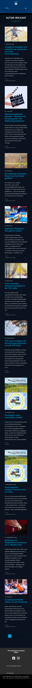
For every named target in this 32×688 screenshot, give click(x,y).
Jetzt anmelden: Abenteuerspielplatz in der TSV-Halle (15, 285)
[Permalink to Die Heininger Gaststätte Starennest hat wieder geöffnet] (16, 168)
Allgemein (9, 80)
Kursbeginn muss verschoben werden (13, 416)
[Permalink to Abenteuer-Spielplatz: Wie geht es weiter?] (16, 222)
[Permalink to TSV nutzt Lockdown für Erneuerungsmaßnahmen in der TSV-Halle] (16, 335)
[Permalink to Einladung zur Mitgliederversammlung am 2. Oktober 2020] (16, 534)
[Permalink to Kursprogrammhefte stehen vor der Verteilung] (16, 594)
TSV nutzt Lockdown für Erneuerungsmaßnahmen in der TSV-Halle (15, 343)
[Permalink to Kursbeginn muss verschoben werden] (16, 409)
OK (16, 681)
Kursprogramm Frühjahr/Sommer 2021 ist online (15, 489)
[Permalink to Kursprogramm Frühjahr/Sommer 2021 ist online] (16, 481)
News (13, 80)
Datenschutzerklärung (16, 684)
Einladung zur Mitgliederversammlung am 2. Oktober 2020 (15, 542)
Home (13, 21)
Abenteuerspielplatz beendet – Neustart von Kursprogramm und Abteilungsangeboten (15, 117)
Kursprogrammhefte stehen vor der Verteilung (16, 601)
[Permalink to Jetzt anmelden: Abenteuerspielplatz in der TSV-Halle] (16, 277)
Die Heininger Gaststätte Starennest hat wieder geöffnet (15, 176)
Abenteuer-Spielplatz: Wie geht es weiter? (14, 229)
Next (19, 636)
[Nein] (30, 681)
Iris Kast (18, 21)
